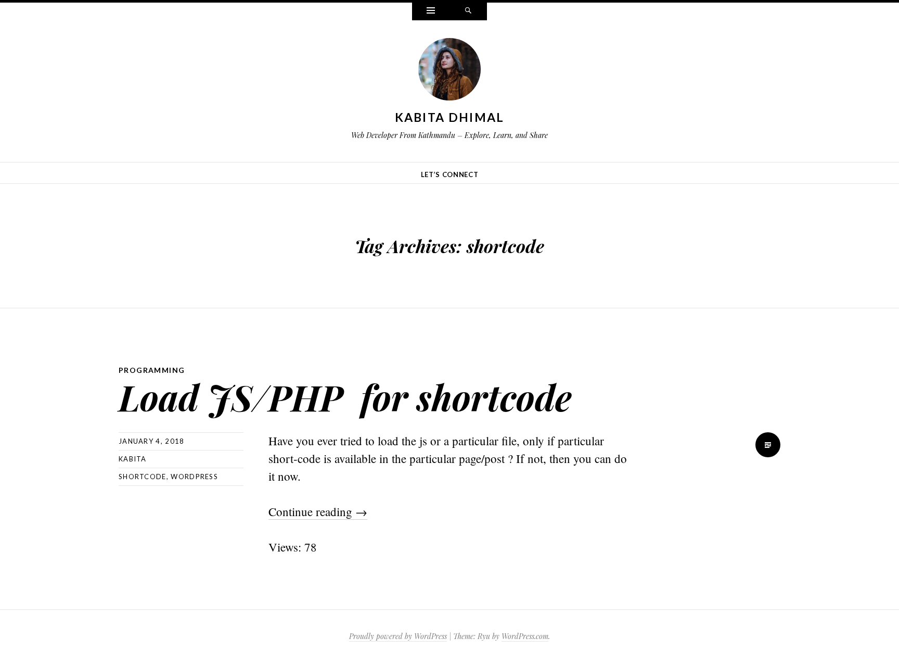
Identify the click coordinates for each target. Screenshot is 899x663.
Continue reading (317, 511)
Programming (152, 370)
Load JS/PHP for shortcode (345, 396)
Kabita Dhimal (450, 117)
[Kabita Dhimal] (449, 71)
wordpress (194, 476)
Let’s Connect (449, 174)
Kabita (133, 459)
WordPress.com (525, 636)
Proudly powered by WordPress (398, 636)
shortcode (142, 476)
